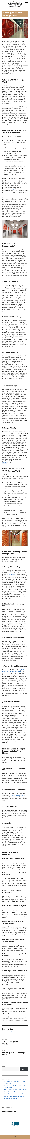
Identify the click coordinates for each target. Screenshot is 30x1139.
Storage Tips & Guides (19, 1018)
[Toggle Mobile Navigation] (26, 3)
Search (4, 1066)
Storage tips (12, 574)
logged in (12, 1031)
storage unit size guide (21, 1020)
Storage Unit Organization (8, 1020)
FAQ (20, 405)
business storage (9, 189)
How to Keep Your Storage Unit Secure (15, 1094)
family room (17, 777)
